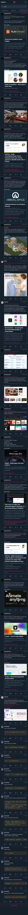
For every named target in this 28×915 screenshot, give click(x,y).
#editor (21, 619)
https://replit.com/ (8, 439)
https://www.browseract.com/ (11, 304)
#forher (23, 270)
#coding (20, 383)
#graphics (11, 538)
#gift (19, 270)
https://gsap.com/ (8, 581)
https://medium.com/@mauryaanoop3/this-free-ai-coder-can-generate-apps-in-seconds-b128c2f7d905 (15, 522)
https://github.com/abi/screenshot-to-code (14, 532)
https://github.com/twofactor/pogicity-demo (15, 226)
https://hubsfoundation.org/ (11, 59)
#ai (5, 383)
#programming (8, 353)
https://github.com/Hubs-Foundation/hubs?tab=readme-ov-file (14, 170)
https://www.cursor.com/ (10, 615)
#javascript (11, 587)
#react (19, 659)
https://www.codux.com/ (10, 653)
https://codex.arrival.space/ (10, 179)
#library (24, 538)
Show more (14, 905)
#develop (14, 619)
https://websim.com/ (9, 410)
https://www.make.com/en (10, 698)
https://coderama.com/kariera (11, 351)
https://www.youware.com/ (11, 376)
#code (7, 383)
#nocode (6, 704)
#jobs (13, 353)
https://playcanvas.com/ (10, 15)
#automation (12, 704)
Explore (3, 2)
